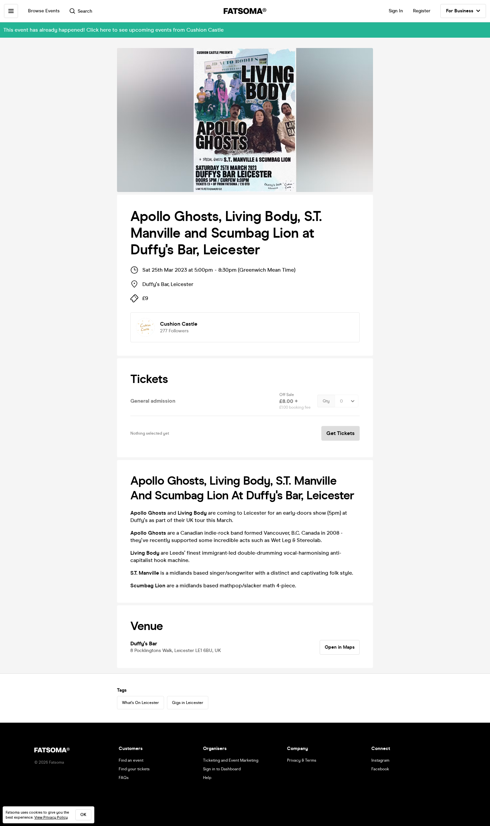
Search (85, 11)
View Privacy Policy (51, 817)
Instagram (380, 760)
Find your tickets (134, 769)
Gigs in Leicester (187, 702)
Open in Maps (340, 647)
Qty (326, 401)
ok (83, 814)
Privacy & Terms (301, 760)
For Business (459, 11)
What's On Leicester (140, 702)
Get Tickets (340, 433)
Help (207, 777)
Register (421, 11)
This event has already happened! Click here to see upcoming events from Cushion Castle (113, 30)
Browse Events (44, 11)
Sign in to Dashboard (222, 769)
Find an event (131, 760)
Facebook (380, 769)
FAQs (124, 777)
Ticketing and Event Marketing (230, 760)
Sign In (396, 11)
